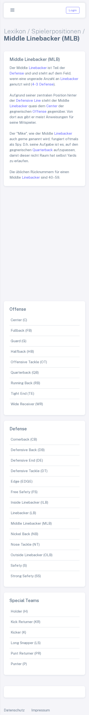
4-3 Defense (43, 84)
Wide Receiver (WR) (27, 404)
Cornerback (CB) (24, 439)
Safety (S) (19, 565)
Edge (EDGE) (22, 481)
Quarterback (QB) (25, 372)
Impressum (40, 710)
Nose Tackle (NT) (25, 544)
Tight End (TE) (22, 393)
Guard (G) (18, 341)
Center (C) (19, 320)
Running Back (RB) (25, 383)
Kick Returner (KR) (25, 622)
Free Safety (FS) (24, 492)
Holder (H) (19, 611)
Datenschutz (14, 710)
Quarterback (43, 150)
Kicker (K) (18, 632)
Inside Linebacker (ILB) (29, 502)
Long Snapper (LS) (26, 643)
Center (51, 106)
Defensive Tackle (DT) (29, 471)
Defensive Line (28, 100)
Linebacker (38, 68)
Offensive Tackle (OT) (29, 362)
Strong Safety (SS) (26, 576)
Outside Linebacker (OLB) (31, 555)
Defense (16, 73)
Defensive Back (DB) (28, 450)
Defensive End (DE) (27, 460)
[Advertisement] (44, 241)
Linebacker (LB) (23, 513)
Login (73, 10)
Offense (40, 111)
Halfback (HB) (22, 351)
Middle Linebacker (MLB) (31, 523)
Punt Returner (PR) (26, 653)
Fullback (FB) (21, 330)
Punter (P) (19, 664)
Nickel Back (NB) (24, 534)
